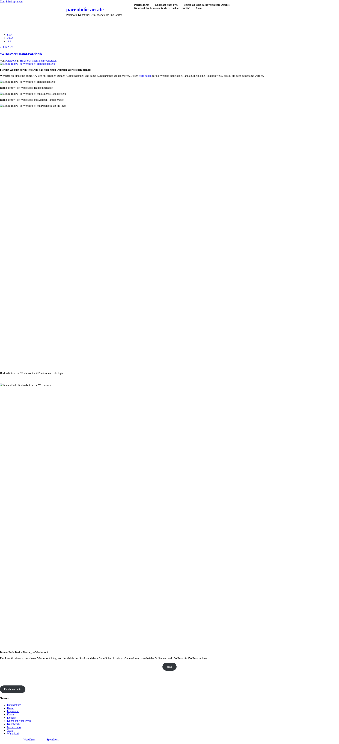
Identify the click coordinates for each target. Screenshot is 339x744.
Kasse (10, 714)
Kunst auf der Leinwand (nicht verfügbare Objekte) (162, 8)
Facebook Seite (12, 689)
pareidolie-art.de (85, 9)
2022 (10, 37)
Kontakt (11, 717)
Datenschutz (14, 704)
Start (9, 34)
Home (10, 708)
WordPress (29, 739)
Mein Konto (14, 727)
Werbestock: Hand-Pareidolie (21, 54)
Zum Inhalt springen (11, 1)
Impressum (13, 711)
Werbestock (144, 75)
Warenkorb (13, 733)
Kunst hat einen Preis (19, 720)
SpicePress (53, 739)
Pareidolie (10, 60)
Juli (9, 41)
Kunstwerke (14, 723)
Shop (199, 8)
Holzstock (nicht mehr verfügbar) (38, 60)
